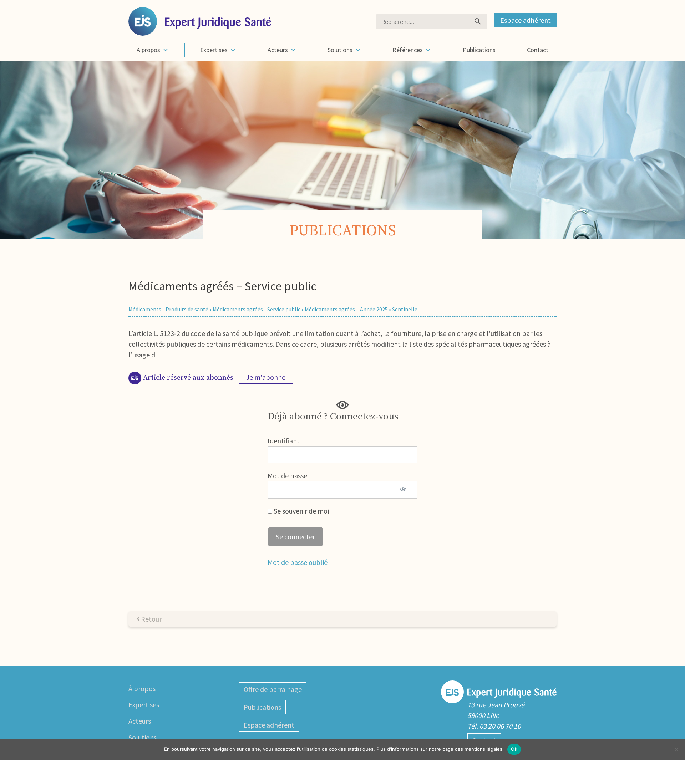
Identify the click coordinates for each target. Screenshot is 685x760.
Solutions (340, 50)
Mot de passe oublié (298, 562)
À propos (142, 688)
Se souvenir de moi (300, 510)
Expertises (214, 50)
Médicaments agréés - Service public (256, 309)
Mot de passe (287, 475)
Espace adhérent (525, 20)
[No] (676, 749)
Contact (537, 50)
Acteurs (278, 50)
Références (407, 50)
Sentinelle (404, 309)
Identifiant (284, 440)
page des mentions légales (472, 749)
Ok (514, 749)
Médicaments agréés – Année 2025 (346, 309)
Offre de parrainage (273, 689)
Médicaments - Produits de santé (168, 309)
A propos (148, 50)
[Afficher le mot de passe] (403, 489)
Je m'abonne (265, 377)
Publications (479, 50)
